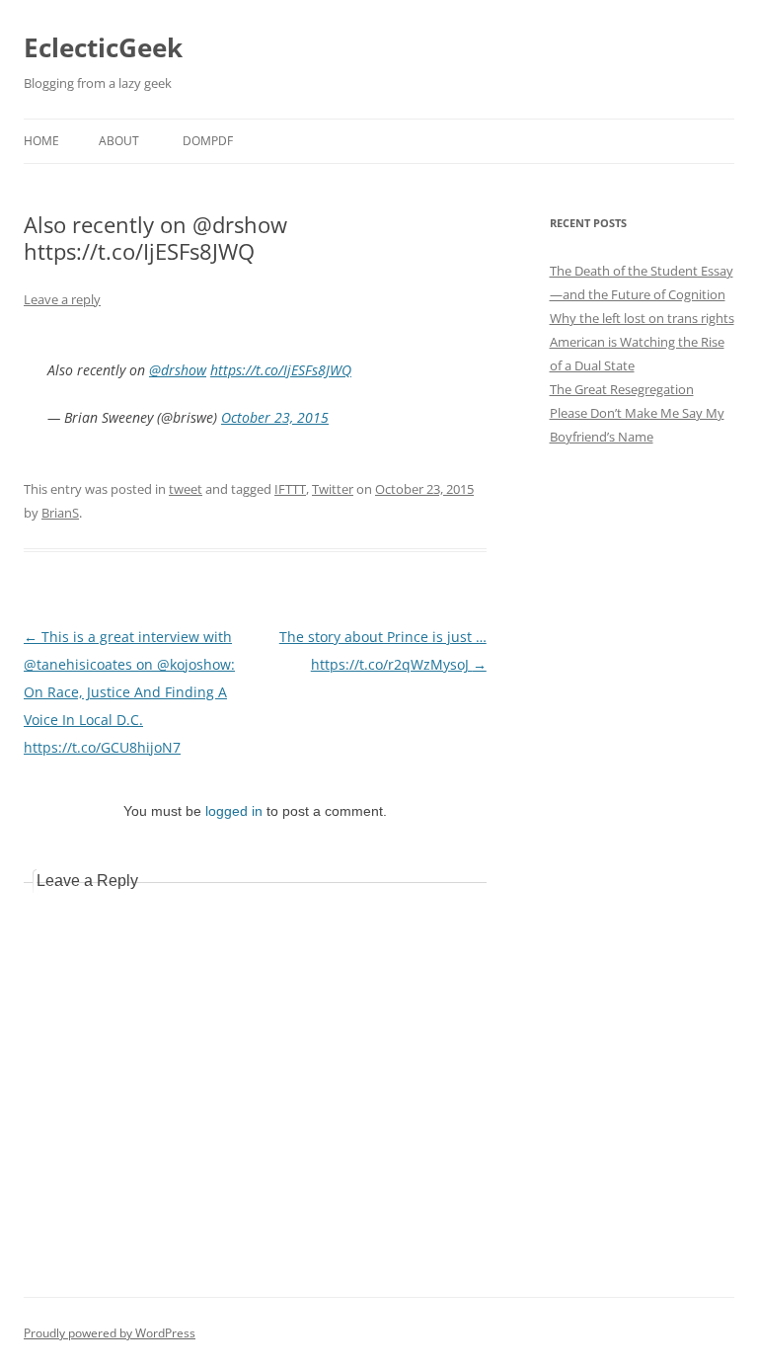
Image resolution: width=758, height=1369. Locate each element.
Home (41, 140)
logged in (234, 811)
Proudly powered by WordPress (109, 1333)
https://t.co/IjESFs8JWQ (280, 370)
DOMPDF (208, 140)
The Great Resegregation (622, 389)
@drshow (177, 370)
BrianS (60, 513)
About (119, 140)
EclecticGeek (103, 47)
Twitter (332, 489)
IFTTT (290, 489)
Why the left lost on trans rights (642, 318)
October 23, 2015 (275, 417)
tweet (185, 489)
